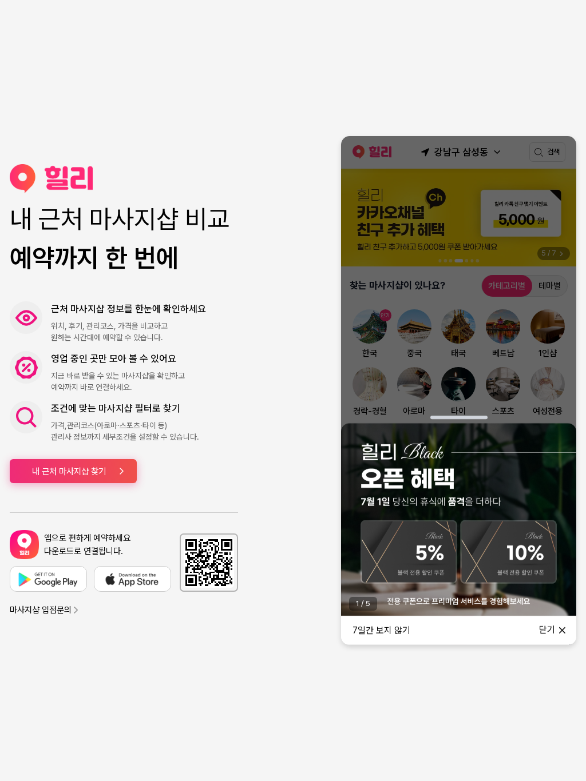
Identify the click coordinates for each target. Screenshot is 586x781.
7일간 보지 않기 (381, 630)
